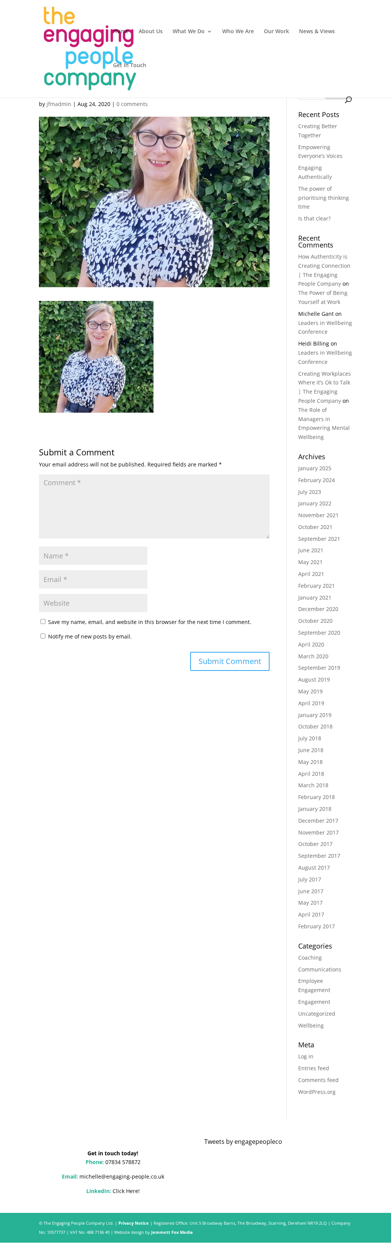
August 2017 (314, 867)
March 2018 (313, 785)
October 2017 (315, 843)
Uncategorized (316, 1013)
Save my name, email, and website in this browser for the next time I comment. (149, 622)
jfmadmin (59, 104)
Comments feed (318, 1080)
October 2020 (315, 620)
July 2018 (309, 738)
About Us (151, 32)
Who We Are (238, 32)
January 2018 (314, 808)
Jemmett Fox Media (172, 1232)
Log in (305, 1056)
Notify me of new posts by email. (90, 636)
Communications (319, 969)
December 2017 (318, 820)
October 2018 (315, 726)
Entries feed (313, 1068)
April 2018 (311, 773)
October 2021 (315, 527)
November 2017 (318, 832)
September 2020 (319, 632)
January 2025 (314, 468)
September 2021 (319, 538)
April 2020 (311, 644)
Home (121, 32)
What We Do (189, 32)
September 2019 (319, 667)
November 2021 (318, 515)
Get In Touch (129, 66)
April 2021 (311, 573)
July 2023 (309, 491)
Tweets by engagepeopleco (243, 1141)
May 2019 (310, 691)
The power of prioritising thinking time (323, 198)
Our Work (276, 32)
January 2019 (314, 715)
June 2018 (310, 750)
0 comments (132, 104)
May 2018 (310, 761)
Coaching (310, 957)
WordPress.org (317, 1091)
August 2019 (314, 679)
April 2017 (311, 914)
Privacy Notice (133, 1223)
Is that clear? (314, 218)
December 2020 (318, 609)
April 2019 (311, 703)
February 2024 (316, 480)
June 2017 (310, 891)
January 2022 (314, 503)
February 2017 (316, 926)
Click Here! (126, 1191)
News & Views (317, 32)
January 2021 (314, 597)
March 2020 (313, 656)
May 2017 (310, 902)
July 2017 (309, 879)
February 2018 (316, 797)
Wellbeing (311, 1025)
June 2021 (310, 550)
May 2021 (310, 562)
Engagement (314, 1001)
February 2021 (316, 585)
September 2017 (319, 855)
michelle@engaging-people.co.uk (121, 1176)
